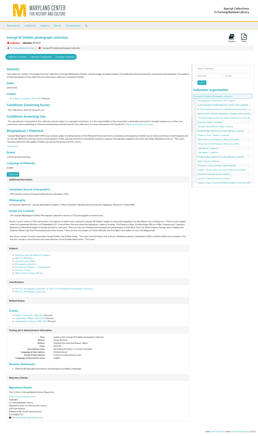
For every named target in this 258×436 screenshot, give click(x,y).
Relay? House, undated (208, 161)
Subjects (44, 25)
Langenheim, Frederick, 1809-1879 (31, 321)
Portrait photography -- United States (32, 267)
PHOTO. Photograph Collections (30, 288)
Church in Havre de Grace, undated (213, 174)
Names (57, 25)
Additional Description (20, 179)
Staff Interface (218, 431)
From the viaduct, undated (209, 122)
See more (12, 146)
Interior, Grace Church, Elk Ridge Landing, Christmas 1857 (224, 182)
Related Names (17, 300)
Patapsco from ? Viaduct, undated (213, 135)
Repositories (13, 25)
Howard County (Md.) (25, 261)
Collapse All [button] (13, 174)
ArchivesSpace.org (240, 431)
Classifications (73, 25)
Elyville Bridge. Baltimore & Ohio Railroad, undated (220, 131)
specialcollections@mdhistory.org (27, 417)
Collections (30, 25)
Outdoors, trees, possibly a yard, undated (216, 165)
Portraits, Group (22, 270)
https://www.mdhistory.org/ (22, 396)
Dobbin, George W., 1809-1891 (27, 98)
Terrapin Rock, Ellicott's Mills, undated (215, 126)
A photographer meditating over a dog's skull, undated (222, 105)
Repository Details (18, 377)
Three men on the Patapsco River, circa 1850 (218, 139)
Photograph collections (26, 264)
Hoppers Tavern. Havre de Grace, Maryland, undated (221, 169)
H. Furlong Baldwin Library (22, 48)
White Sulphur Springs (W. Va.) (29, 273)
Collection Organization (41, 57)
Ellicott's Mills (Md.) (24, 258)
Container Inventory (65, 57)
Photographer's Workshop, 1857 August (216, 100)
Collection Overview (17, 57)
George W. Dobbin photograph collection (213, 96)
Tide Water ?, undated (207, 148)
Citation (231, 41)
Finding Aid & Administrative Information (30, 330)
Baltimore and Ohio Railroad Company (32, 255)
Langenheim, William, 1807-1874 (30, 318)
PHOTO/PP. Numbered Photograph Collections (71, 288)
